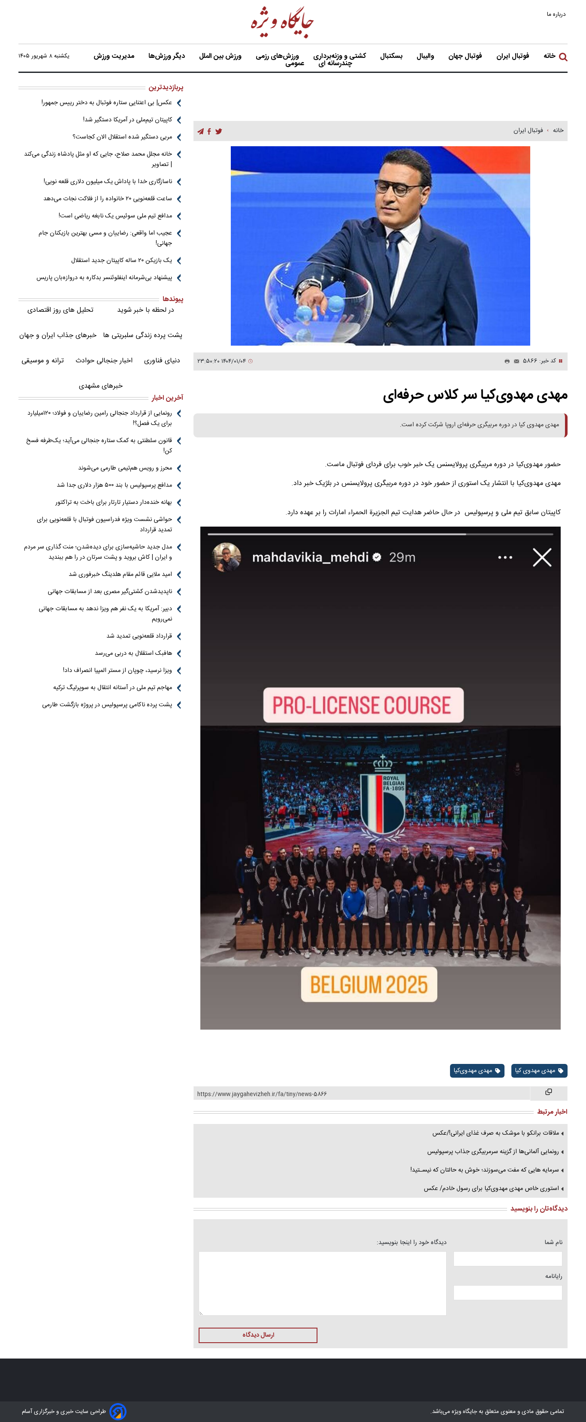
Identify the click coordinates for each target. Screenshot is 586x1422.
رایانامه (553, 1276)
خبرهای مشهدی (101, 386)
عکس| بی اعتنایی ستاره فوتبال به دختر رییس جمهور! (107, 103)
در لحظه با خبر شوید (145, 310)
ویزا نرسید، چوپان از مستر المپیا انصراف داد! (117, 671)
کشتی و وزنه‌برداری (340, 57)
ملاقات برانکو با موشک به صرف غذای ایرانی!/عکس (495, 1133)
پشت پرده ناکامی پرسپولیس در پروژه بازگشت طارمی (107, 705)
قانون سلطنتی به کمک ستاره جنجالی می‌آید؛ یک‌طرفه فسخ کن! (99, 446)
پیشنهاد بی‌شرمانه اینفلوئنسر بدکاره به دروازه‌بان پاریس (104, 278)
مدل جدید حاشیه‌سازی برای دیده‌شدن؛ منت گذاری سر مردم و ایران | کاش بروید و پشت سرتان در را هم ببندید (98, 552)
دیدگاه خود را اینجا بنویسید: (412, 1243)
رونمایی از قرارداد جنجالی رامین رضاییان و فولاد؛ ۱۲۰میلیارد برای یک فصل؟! (99, 418)
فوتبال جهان (466, 57)
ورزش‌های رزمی (278, 57)
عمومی (295, 64)
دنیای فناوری (162, 361)
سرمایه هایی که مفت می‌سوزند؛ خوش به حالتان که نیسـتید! (485, 1170)
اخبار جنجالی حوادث (104, 361)
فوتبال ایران (513, 57)
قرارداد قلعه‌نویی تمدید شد (139, 636)
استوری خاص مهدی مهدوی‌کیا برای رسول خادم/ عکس (491, 1189)
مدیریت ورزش (115, 57)
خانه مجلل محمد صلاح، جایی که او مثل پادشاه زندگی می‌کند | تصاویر (98, 159)
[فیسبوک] (209, 131)
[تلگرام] (200, 131)
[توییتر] (218, 131)
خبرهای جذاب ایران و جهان (58, 335)
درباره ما (557, 14)
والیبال (426, 57)
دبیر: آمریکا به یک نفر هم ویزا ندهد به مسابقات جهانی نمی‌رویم (105, 614)
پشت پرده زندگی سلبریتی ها (142, 335)
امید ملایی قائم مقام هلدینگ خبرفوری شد (120, 574)
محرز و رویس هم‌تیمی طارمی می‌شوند (125, 468)
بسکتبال (392, 57)
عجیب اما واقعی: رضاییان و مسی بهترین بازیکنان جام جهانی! (105, 238)
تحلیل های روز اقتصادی (60, 310)
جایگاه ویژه (463, 1411)
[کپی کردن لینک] (549, 1093)
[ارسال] (515, 361)
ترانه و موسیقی (42, 361)
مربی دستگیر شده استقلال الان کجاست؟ (122, 137)
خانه (550, 57)
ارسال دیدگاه (258, 1335)
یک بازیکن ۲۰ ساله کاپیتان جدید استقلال (121, 261)
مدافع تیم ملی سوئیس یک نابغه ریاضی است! (115, 216)
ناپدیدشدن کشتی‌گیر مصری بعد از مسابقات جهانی (110, 592)
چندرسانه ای (336, 64)
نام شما (553, 1243)
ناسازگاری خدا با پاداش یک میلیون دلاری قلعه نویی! (108, 182)
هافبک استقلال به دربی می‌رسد (133, 653)
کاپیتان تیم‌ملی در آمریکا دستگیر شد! (127, 120)
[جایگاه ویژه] (283, 38)
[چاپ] (505, 361)
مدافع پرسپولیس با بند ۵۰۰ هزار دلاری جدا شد (114, 485)
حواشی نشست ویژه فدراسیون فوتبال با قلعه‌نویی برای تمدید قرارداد (104, 525)
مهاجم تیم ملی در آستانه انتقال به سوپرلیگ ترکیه (112, 688)
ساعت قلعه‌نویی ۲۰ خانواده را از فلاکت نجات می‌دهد (107, 199)
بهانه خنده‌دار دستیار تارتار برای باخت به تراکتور (113, 502)
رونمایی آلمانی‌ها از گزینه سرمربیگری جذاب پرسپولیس (493, 1152)
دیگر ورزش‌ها (167, 57)
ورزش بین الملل (221, 57)
